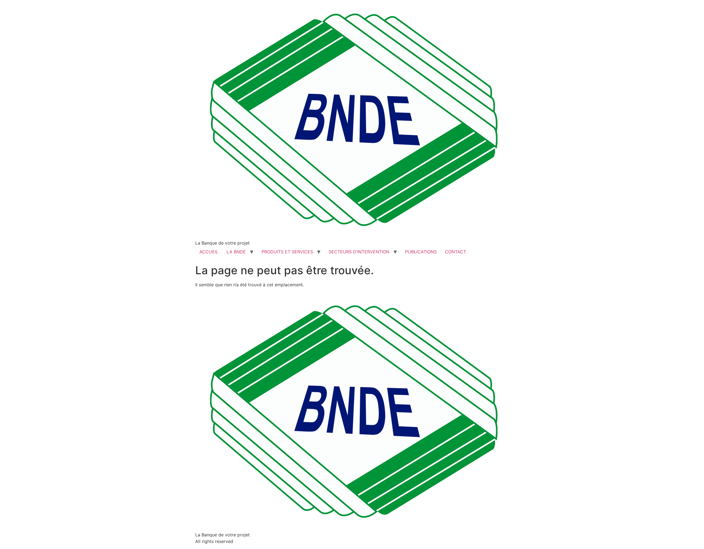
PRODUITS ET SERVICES (287, 251)
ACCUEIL (208, 251)
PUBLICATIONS (421, 251)
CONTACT (455, 251)
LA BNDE (236, 251)
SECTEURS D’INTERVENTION (359, 251)
